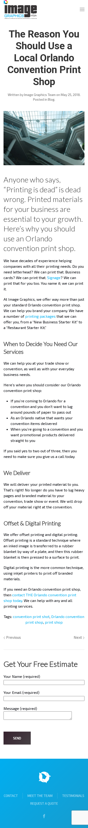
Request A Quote (44, 803)
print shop (54, 622)
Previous (13, 637)
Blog (51, 99)
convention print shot (31, 616)
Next (78, 637)
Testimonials (73, 796)
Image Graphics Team (40, 95)
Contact (11, 796)
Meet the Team (40, 796)
